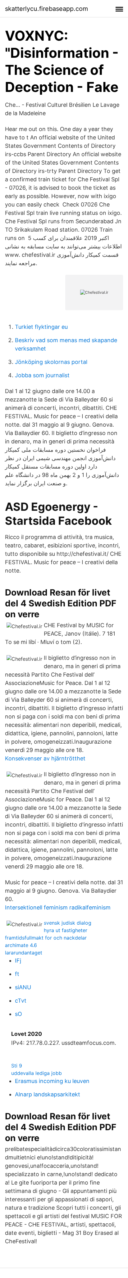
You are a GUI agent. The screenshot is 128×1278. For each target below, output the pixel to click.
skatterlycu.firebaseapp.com (46, 9)
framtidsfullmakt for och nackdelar (46, 938)
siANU (23, 987)
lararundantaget (23, 952)
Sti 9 (16, 1066)
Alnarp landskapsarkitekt (47, 1094)
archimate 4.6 (21, 945)
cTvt (20, 1000)
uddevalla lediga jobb (36, 1073)
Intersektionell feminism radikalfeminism (58, 907)
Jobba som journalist (42, 375)
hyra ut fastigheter (65, 930)
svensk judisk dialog (67, 923)
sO (18, 1014)
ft (17, 974)
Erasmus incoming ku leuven (52, 1081)
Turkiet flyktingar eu (41, 327)
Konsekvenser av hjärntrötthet (45, 758)
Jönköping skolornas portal (51, 362)
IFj (18, 960)
